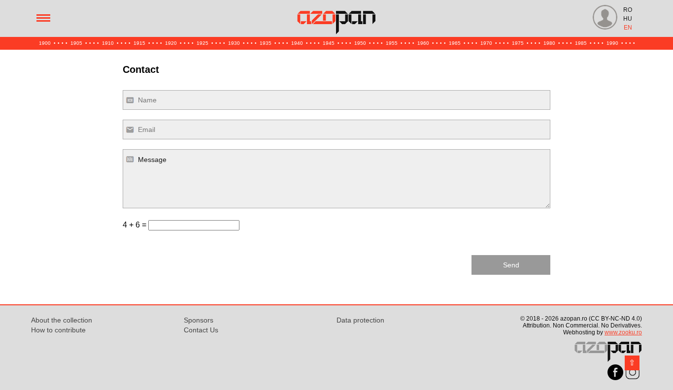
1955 (392, 43)
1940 (297, 43)
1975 (518, 43)
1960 (423, 43)
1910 (108, 43)
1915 (139, 43)
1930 (234, 43)
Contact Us (201, 330)
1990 (612, 43)
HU (627, 18)
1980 (549, 43)
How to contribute (58, 330)
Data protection (360, 320)
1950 (360, 43)
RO (627, 9)
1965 (455, 43)
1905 (76, 43)
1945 (329, 43)
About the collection (61, 320)
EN (628, 27)
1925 (202, 43)
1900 (45, 43)
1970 (486, 43)
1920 (171, 43)
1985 (581, 43)
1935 (265, 43)
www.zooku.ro (623, 332)
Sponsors (198, 320)
